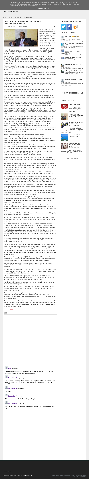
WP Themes (60, 475)
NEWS (11, 309)
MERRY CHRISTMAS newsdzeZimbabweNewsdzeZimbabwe (69, 54)
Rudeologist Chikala (69, 64)
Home (4, 17)
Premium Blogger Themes (80, 475)
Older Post (54, 316)
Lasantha (72, 475)
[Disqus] (30, 387)
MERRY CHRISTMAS (74, 104)
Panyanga (67, 79)
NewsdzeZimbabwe (17, 475)
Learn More (42, 8)
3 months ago (80, 54)
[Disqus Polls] (30, 342)
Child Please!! (68, 36)
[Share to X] (4, 313)
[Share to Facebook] (6, 313)
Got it (49, 8)
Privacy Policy (7, 471)
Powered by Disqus (66, 85)
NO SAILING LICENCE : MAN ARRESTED (75, 135)
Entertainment (28, 17)
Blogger (75, 158)
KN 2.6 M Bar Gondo (69, 50)
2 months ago (80, 41)
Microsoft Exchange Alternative (79, 476)
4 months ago (80, 68)
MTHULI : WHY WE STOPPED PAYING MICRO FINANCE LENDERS (76, 115)
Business (18, 17)
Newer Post (6, 316)
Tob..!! (66, 43)
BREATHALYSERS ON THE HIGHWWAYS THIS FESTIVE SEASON (76, 124)
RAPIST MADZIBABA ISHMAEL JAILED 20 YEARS (74, 145)
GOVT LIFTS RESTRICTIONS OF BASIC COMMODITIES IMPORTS (23, 23)
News (10, 17)
